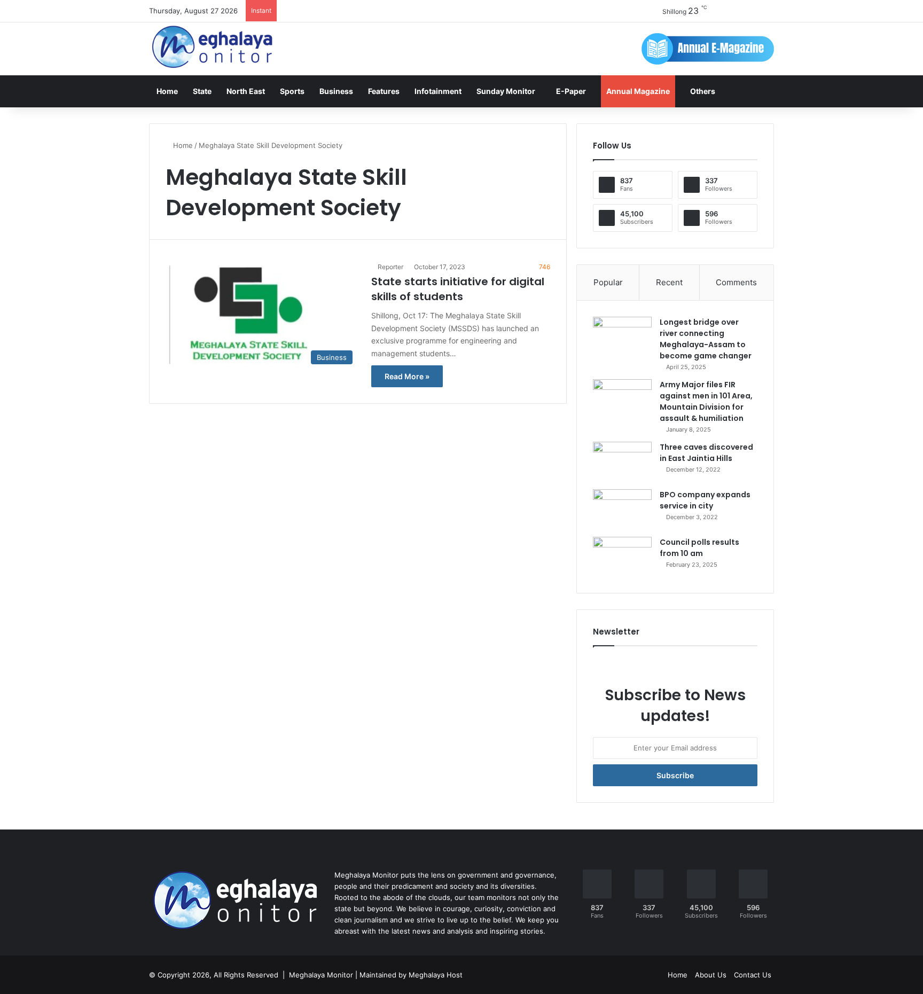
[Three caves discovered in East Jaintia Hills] (622, 462)
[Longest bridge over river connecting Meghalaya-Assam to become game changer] (622, 337)
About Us (710, 974)
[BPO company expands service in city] (622, 509)
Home (167, 91)
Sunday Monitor (505, 91)
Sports (292, 91)
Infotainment (438, 91)
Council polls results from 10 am (699, 548)
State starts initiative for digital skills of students (457, 289)
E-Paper (571, 91)
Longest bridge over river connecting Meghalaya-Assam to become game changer (706, 339)
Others (702, 91)
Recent (669, 282)
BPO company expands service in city (705, 500)
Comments (736, 282)
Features (384, 91)
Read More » (407, 376)
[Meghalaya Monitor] (213, 47)
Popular (608, 282)
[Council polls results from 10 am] (622, 557)
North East (245, 91)
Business (336, 91)
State (202, 91)
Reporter (390, 267)
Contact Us (752, 974)
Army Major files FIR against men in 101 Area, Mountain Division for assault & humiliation (706, 401)
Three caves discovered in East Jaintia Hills (706, 453)
